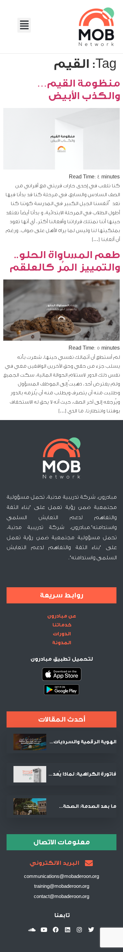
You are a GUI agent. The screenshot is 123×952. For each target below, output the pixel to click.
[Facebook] (56, 930)
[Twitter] (91, 930)
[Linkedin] (67, 930)
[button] (24, 25)
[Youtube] (44, 930)
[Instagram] (79, 930)
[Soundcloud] (32, 930)
